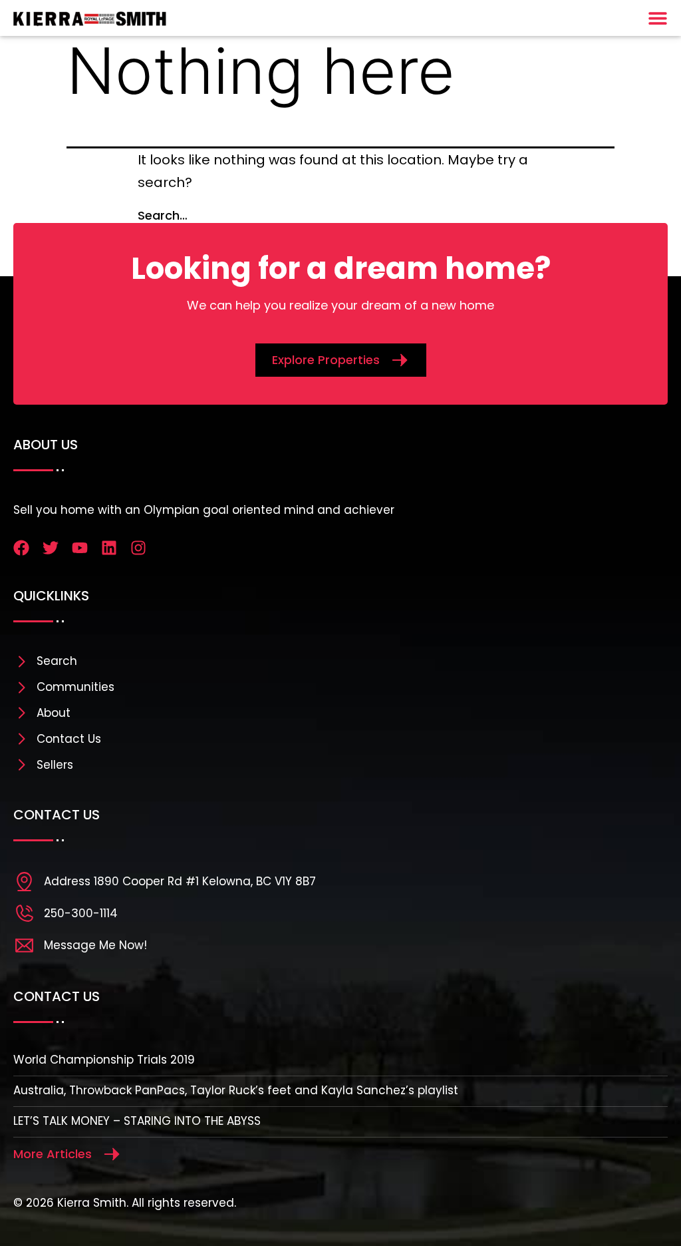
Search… (163, 215)
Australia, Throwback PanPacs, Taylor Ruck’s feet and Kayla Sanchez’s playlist (235, 1090)
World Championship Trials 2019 (104, 1060)
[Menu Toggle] (658, 18)
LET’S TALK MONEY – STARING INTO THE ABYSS (137, 1121)
